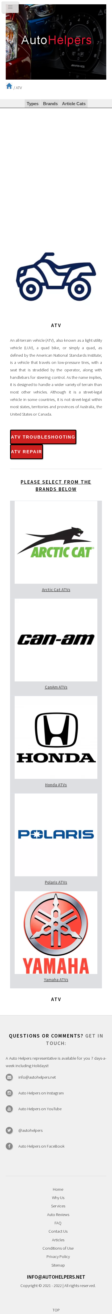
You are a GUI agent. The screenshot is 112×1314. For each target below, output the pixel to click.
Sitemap (58, 1265)
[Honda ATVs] (56, 777)
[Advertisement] (56, 167)
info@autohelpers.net (37, 1077)
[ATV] (56, 318)
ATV (19, 87)
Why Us (58, 1197)
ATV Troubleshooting (43, 437)
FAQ (58, 1222)
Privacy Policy (58, 1256)
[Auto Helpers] (56, 42)
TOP (56, 1310)
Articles (58, 1239)
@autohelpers (30, 1130)
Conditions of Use (58, 1248)
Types (32, 103)
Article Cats (74, 103)
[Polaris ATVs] (56, 874)
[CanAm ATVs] (56, 680)
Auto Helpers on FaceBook (41, 1146)
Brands (50, 103)
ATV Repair (26, 451)
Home (58, 1189)
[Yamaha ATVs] (56, 972)
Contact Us (58, 1231)
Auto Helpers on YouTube (39, 1108)
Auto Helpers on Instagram (41, 1093)
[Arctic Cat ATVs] (56, 582)
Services (58, 1206)
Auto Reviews (58, 1214)
